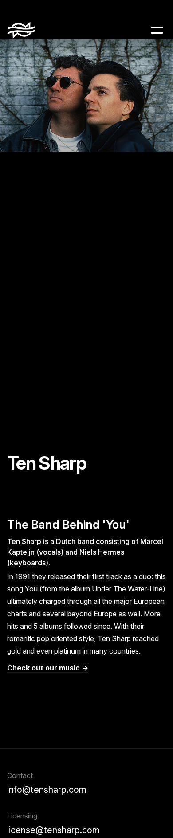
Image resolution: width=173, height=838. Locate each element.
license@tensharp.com (53, 830)
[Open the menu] (157, 30)
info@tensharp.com (46, 789)
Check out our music (43, 667)
